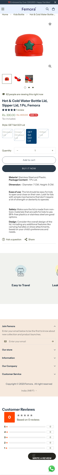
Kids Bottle (19, 14)
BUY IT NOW (29, 168)
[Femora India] (29, 9)
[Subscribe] (53, 341)
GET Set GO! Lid (30, 136)
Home (5, 14)
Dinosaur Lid (7, 133)
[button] (53, 9)
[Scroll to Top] (53, 460)
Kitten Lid (43, 133)
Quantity (6, 150)
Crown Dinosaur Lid (19, 135)
